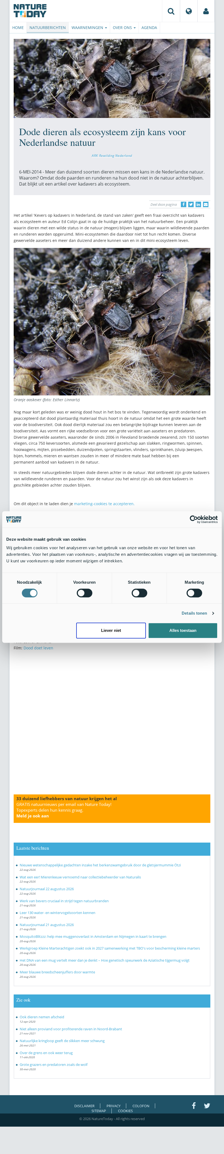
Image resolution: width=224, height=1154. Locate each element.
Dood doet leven (38, 647)
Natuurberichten (48, 27)
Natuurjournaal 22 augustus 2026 (47, 888)
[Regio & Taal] (189, 11)
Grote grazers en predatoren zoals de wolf (53, 1064)
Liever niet (111, 630)
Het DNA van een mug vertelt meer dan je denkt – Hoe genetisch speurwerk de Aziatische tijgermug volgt (105, 960)
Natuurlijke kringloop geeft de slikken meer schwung (62, 1040)
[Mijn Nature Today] (206, 11)
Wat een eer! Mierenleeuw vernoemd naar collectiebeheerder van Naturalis (80, 877)
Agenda (149, 27)
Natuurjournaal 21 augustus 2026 (47, 924)
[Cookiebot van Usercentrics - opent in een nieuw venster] (194, 519)
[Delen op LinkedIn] (198, 204)
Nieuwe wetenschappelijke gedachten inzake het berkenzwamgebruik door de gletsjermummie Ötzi (100, 865)
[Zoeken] (171, 11)
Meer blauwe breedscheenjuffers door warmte (57, 972)
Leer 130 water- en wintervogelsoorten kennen (57, 912)
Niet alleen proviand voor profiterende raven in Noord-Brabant (71, 1028)
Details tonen (194, 613)
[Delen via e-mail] (205, 204)
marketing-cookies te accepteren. (104, 503)
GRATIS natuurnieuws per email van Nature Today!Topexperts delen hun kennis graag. (63, 810)
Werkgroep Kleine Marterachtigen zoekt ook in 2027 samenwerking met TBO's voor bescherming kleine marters (110, 948)
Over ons (123, 27)
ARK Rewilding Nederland (112, 155)
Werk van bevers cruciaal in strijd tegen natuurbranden (64, 900)
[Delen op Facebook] (183, 204)
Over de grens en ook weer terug (46, 1052)
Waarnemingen (88, 27)
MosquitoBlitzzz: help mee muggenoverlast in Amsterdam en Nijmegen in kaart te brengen (93, 936)
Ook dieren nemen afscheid (42, 1016)
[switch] (84, 593)
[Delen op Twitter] (191, 204)
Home (18, 27)
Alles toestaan (182, 630)
